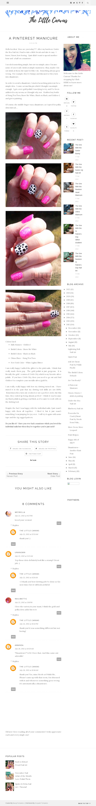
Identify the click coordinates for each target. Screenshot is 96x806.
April (70, 464)
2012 (68, 324)
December (72, 328)
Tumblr (66, 131)
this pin (31, 86)
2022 (68, 289)
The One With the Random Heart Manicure (78, 189)
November (72, 331)
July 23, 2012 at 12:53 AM (29, 534)
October (71, 335)
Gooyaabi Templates (41, 803)
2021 (68, 293)
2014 (68, 317)
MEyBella (20, 512)
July (69, 346)
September (73, 339)
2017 (68, 307)
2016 (68, 310)
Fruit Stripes (73, 435)
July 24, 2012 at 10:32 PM (29, 624)
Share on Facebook (22, 448)
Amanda (19, 645)
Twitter (73, 106)
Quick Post (72, 357)
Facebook (73, 118)
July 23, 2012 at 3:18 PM (23, 602)
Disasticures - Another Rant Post (74, 450)
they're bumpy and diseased (35, 74)
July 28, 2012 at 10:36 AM (29, 670)
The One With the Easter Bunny (78, 149)
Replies (16, 525)
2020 (68, 296)
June (70, 457)
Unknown (20, 552)
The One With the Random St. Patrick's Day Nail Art (78, 262)
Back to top (83, 803)
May (70, 461)
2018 (68, 303)
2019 (68, 300)
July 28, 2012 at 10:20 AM (24, 649)
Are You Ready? (74, 380)
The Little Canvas (29, 530)
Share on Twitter (47, 448)
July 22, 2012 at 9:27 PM (23, 516)
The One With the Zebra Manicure (78, 210)
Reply (59, 523)
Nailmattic (21, 599)
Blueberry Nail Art (75, 408)
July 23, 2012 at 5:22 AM (24, 556)
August (71, 342)
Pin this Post (35, 454)
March (71, 468)
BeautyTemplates (18, 803)
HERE (66, 82)
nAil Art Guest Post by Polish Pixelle (74, 365)
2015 (68, 314)
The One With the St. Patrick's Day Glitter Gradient (78, 234)
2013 (68, 321)
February (72, 471)
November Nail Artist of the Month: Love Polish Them (23, 776)
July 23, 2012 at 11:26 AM (29, 578)
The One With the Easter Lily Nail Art (79, 168)
